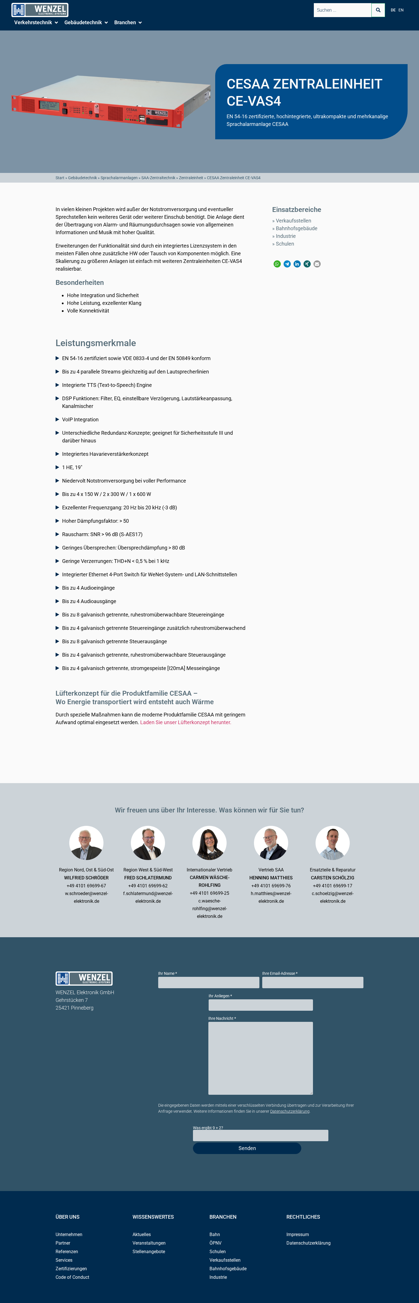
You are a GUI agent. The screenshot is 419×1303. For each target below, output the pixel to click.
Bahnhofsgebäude (297, 228)
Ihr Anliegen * (220, 996)
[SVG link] (39, 10)
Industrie (286, 236)
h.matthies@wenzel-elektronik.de (271, 897)
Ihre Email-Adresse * (280, 973)
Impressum (297, 1234)
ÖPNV (215, 1243)
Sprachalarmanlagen (119, 177)
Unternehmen (69, 1234)
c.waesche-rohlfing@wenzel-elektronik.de (209, 908)
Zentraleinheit (191, 177)
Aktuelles (142, 1234)
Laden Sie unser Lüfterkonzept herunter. (185, 722)
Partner (63, 1243)
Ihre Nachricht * (222, 1018)
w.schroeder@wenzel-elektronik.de (86, 897)
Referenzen (67, 1251)
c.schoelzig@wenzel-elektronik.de (332, 897)
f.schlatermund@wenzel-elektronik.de (148, 897)
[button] (36, 22)
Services (64, 1260)
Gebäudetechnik (82, 177)
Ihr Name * (167, 973)
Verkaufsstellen (293, 221)
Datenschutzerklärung (290, 1111)
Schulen (285, 244)
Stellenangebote (149, 1251)
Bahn (215, 1234)
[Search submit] (378, 10)
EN (401, 10)
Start (60, 177)
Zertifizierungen (71, 1268)
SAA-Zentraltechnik (158, 177)
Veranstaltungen (149, 1243)
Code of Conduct (72, 1277)
